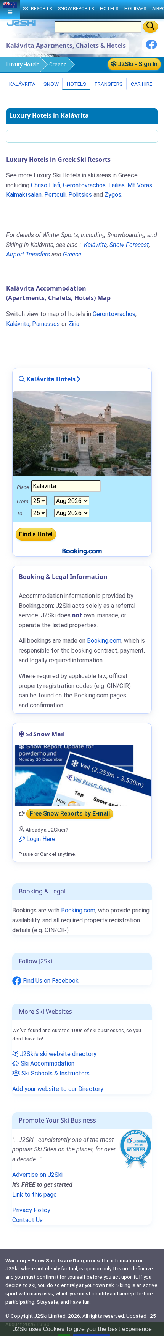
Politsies (80, 194)
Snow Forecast (129, 244)
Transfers (108, 84)
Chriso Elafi (45, 185)
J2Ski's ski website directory (57, 1054)
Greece (58, 65)
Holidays (135, 8)
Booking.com (78, 910)
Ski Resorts (37, 8)
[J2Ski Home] (21, 24)
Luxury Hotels (23, 65)
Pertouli (55, 194)
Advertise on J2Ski (37, 1174)
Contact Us (27, 1220)
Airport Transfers (28, 254)
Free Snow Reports (70, 813)
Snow (50, 84)
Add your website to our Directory (57, 1089)
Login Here (40, 839)
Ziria (73, 323)
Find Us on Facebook (50, 980)
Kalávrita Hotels (50, 379)
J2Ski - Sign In (137, 64)
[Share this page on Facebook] (151, 47)
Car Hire (141, 84)
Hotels (76, 84)
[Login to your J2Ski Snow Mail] (82, 775)
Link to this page (34, 1194)
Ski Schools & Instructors (55, 1073)
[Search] (150, 27)
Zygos (113, 194)
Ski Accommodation (46, 1063)
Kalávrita (21, 84)
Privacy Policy (31, 1210)
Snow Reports (76, 8)
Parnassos (46, 323)
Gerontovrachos (84, 185)
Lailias (116, 185)
